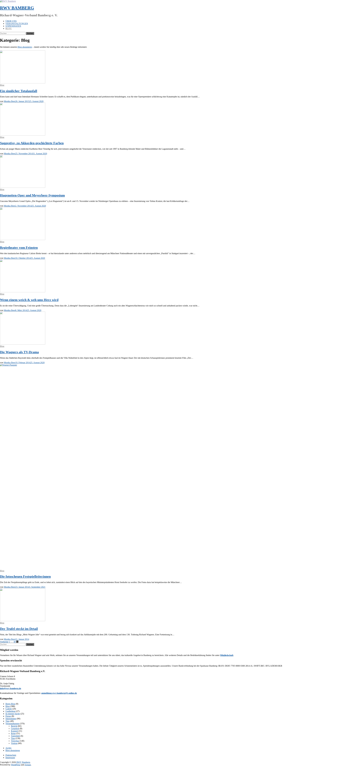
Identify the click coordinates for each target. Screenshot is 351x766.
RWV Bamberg (17, 7)
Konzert (14, 731)
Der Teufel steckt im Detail (19, 628)
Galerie (8, 709)
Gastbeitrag (10, 711)
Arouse (28, 765)
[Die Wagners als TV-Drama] (22, 344)
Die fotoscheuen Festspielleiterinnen (25, 576)
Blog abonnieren (12, 750)
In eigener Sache (12, 714)
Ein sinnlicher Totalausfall (18, 91)
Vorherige (4, 642)
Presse (8, 716)
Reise (13, 733)
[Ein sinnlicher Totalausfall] (22, 82)
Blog (8, 28)
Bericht (14, 726)
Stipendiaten (13, 26)
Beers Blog (10, 704)
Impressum (10, 757)
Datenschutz (10, 755)
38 (14, 642)
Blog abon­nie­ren (25, 47)
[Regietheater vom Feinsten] (22, 239)
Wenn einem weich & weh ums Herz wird (29, 300)
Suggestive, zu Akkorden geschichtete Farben (32, 143)
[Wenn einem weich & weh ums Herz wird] (22, 291)
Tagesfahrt (15, 736)
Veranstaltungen (16, 23)
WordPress (15, 765)
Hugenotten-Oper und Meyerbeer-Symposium (32, 195)
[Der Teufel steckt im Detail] (22, 620)
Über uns (11, 21)
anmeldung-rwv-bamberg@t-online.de (59, 693)
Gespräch (15, 728)
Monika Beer (9, 101)
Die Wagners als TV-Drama (19, 352)
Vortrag (14, 743)
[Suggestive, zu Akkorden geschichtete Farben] (22, 135)
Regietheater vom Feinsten (19, 247)
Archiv (8, 748)
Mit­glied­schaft (226, 655)
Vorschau (15, 741)
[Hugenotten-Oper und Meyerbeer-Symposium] (22, 187)
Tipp (7, 721)
